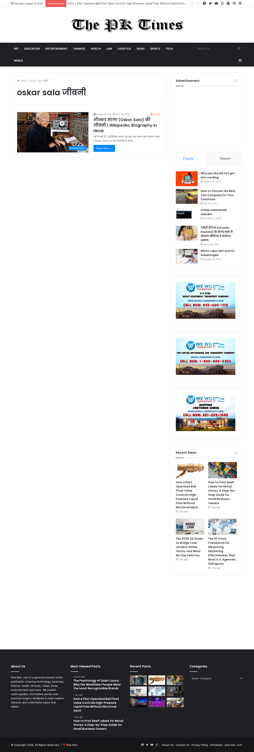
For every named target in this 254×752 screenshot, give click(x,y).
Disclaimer (216, 744)
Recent (225, 158)
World (18, 60)
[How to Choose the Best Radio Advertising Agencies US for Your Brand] (175, 691)
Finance (79, 48)
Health (96, 48)
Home (23, 80)
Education (32, 48)
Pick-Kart (71, 744)
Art (16, 48)
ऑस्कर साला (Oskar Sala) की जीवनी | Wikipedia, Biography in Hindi (125, 125)
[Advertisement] (206, 115)
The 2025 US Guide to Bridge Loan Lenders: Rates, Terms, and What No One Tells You (189, 547)
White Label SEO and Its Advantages (218, 253)
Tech (169, 48)
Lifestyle (124, 48)
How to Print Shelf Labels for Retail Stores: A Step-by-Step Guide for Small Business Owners (222, 492)
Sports (155, 48)
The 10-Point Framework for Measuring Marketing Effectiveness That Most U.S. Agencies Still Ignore (222, 551)
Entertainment (56, 48)
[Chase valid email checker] (187, 215)
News (140, 48)
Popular (188, 158)
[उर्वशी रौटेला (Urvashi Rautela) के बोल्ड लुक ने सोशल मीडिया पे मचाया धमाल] (187, 233)
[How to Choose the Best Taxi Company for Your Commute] (187, 196)
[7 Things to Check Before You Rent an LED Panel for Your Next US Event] (156, 702)
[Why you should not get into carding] (187, 178)
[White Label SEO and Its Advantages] (187, 256)
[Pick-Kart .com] (127, 25)
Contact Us (183, 744)
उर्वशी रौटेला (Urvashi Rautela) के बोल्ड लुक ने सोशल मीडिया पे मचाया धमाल (217, 234)
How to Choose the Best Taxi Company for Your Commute (218, 195)
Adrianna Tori (103, 114)
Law (109, 48)
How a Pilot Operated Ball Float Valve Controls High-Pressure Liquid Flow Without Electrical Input (128, 3)
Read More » (104, 148)
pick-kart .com (233, 744)
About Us (168, 744)
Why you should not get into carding (218, 175)
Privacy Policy (199, 744)
